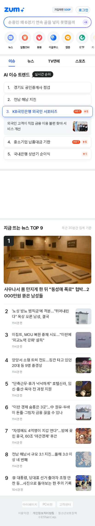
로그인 (83, 10)
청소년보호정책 (67, 513)
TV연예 (54, 61)
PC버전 (47, 504)
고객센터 (65, 504)
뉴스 (30, 61)
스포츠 (80, 61)
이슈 (12, 61)
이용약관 (23, 513)
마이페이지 (30, 504)
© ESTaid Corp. (47, 517)
